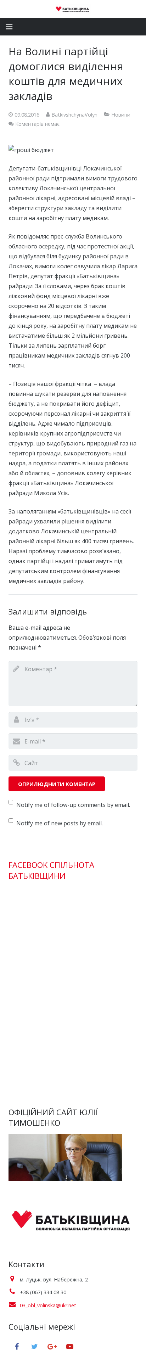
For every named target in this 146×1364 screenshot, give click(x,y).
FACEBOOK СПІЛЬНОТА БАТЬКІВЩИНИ (51, 870)
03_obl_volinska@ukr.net (48, 1305)
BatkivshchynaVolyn (74, 114)
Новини (120, 114)
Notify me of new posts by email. (59, 823)
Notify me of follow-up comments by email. (73, 805)
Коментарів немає (37, 123)
